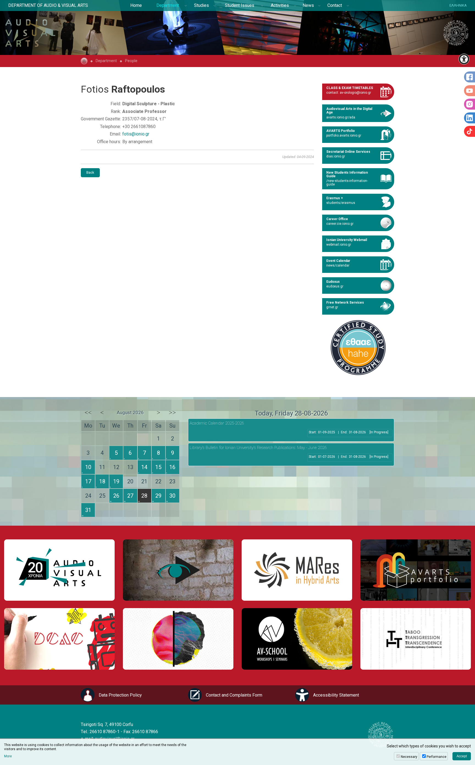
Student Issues (239, 5)
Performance (436, 757)
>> (172, 412)
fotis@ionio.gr (135, 134)
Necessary (409, 757)
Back (90, 172)
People (131, 61)
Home (136, 5)
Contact (334, 5)
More (8, 756)
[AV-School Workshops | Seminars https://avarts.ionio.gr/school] (297, 638)
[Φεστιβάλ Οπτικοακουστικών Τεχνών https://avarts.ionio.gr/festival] (178, 638)
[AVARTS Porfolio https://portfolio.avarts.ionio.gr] (415, 570)
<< (88, 412)
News (308, 5)
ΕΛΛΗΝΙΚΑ (458, 5)
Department (167, 5)
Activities (280, 5)
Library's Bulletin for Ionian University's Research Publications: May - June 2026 (258, 447)
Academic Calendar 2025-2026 (217, 423)
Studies (201, 5)
